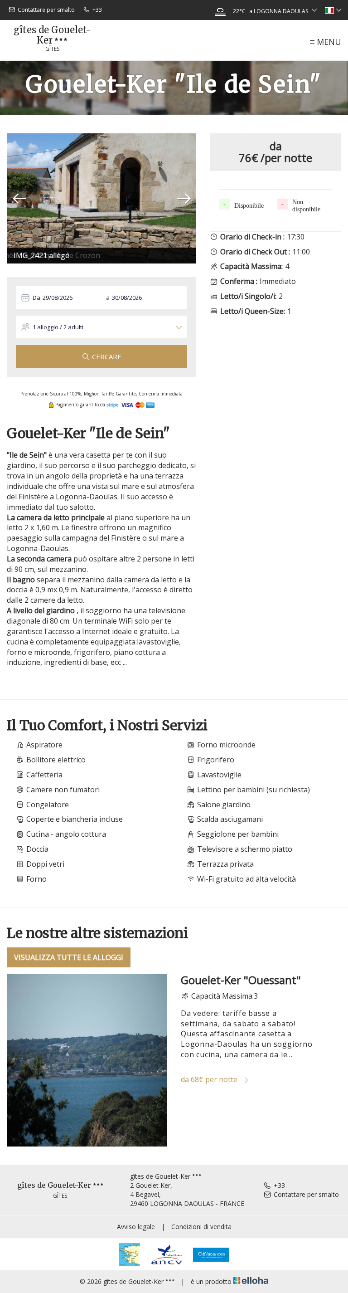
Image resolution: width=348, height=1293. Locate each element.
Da (36, 297)
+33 (279, 1185)
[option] (101, 198)
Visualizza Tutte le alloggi (68, 957)
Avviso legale (136, 1226)
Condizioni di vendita (201, 1226)
